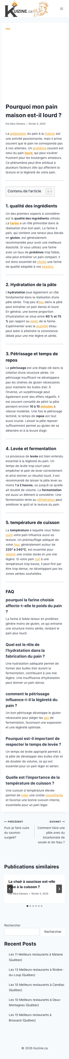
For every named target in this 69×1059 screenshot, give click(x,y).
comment (15, 694)
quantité (42, 326)
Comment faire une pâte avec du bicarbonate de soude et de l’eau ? (51, 832)
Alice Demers (17, 123)
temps (45, 353)
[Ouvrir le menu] (61, 8)
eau (41, 302)
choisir (41, 262)
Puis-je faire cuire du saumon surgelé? (16, 829)
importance (39, 777)
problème (39, 148)
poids (34, 321)
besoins (47, 266)
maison (50, 133)
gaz (46, 718)
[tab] (27, 906)
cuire (9, 535)
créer (24, 795)
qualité (17, 205)
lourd (28, 153)
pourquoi (14, 600)
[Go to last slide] (10, 889)
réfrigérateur (46, 499)
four (16, 544)
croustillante (54, 795)
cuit (37, 559)
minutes (47, 406)
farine (14, 223)
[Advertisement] (34, 66)
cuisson (51, 522)
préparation (18, 133)
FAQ (8, 28)
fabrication (16, 656)
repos (11, 360)
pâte (51, 284)
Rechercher (12, 925)
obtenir (11, 554)
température (23, 522)
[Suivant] (59, 889)
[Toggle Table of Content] (47, 191)
